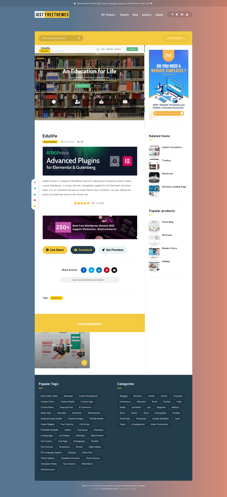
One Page (62, 441)
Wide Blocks (87, 464)
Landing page (47, 435)
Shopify (124, 14)
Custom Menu (47, 407)
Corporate (178, 396)
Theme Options (48, 458)
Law (149, 407)
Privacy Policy (107, 486)
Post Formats (47, 447)
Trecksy (166, 160)
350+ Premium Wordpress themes (111, 3)
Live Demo (57, 250)
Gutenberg (98, 430)
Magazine (161, 407)
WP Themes (108, 14)
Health (122, 407)
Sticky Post (87, 452)
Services (134, 486)
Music (122, 413)
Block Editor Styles (49, 396)
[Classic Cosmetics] (154, 151)
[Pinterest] (182, 14)
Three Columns (93, 458)
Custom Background (88, 396)
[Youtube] (187, 14)
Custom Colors (47, 401)
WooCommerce (48, 469)
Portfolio (95, 441)
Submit (159, 14)
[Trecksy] (154, 164)
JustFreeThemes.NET (109, 489)
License (118, 486)
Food (179, 401)
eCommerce (125, 401)
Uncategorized (137, 424)
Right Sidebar (95, 447)
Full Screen (84, 424)
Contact (142, 486)
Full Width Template (49, 430)
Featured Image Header (51, 418)
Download (85, 250)
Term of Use (95, 486)
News (146, 413)
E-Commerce (85, 407)
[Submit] (79, 38)
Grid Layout (82, 430)
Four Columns (67, 424)
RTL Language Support (51, 452)
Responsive (56, 298)
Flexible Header (97, 418)
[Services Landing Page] (154, 190)
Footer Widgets (47, 424)
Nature (134, 413)
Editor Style (46, 413)
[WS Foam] (154, 239)
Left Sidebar (64, 435)
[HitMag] (154, 265)
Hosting (126, 486)
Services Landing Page (174, 187)
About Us (85, 486)
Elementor (77, 413)
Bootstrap (68, 396)
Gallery (68, 430)
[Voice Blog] (154, 225)
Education (45, 51)
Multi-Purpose (97, 435)
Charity (151, 396)
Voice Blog (167, 222)
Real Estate (125, 418)
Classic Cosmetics (172, 147)
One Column (46, 441)
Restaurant (141, 418)
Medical (175, 407)
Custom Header (68, 401)
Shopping (72, 452)
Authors (146, 14)
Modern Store (169, 248)
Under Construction (159, 424)
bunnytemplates (90, 324)
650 (81, 142)
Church (164, 396)
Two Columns (69, 464)
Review (79, 447)
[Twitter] (177, 14)
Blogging (123, 396)
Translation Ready (49, 464)
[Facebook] (172, 14)
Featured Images (76, 418)
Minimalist (80, 435)
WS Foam (167, 235)
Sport (177, 418)
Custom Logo (87, 401)
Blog (135, 14)
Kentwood (167, 173)
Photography (79, 441)
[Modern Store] (154, 252)
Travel (122, 424)
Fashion (167, 401)
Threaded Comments (70, 458)
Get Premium (114, 250)
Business (138, 396)
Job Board (136, 407)
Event (154, 401)
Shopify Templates (160, 418)
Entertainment (94, 413)
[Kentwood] (154, 177)
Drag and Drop (66, 407)
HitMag (166, 261)
